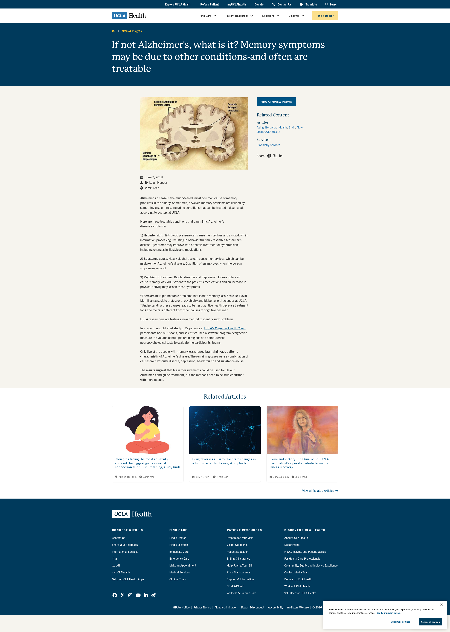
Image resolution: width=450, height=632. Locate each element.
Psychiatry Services (268, 145)
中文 (115, 558)
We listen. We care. (298, 607)
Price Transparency (238, 572)
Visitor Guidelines (237, 544)
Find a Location (178, 544)
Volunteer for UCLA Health (300, 593)
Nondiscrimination (226, 607)
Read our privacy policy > (389, 612)
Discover (294, 15)
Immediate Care (178, 551)
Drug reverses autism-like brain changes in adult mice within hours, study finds (224, 461)
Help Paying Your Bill (239, 565)
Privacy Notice (202, 607)
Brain (292, 127)
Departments (292, 544)
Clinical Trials (177, 579)
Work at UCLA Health (297, 586)
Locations (268, 15)
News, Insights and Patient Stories (305, 551)
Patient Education (237, 551)
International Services (125, 551)
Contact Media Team (296, 572)
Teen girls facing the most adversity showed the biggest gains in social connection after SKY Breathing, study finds (148, 463)
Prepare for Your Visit (240, 537)
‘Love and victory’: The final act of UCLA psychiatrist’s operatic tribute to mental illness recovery (299, 463)
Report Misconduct (252, 607)
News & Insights (132, 31)
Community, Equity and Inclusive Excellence (311, 565)
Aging (260, 127)
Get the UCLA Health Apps (128, 579)
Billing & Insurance (238, 558)
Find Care (205, 15)
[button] (178, 4)
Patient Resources (236, 15)
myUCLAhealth (236, 4)
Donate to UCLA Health (298, 579)
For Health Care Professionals (302, 558)
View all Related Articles (318, 490)
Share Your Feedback (125, 544)
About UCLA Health (296, 537)
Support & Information (240, 579)
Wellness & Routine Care (241, 593)
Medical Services (179, 572)
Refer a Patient (209, 4)
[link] (269, 155)
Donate (258, 4)
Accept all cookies (430, 621)
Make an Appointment (182, 565)
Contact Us (284, 4)
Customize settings (400, 621)
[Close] (441, 604)
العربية (116, 565)
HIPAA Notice (181, 607)
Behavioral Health (276, 127)
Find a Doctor (325, 15)
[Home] (113, 31)
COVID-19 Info (235, 586)
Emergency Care (179, 558)
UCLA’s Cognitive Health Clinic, (225, 328)
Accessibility (275, 607)
